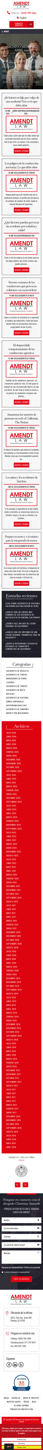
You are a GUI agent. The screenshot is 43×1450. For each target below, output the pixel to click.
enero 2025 (11, 794)
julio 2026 (11, 732)
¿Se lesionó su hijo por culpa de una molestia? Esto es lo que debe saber (21, 101)
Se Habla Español (21, 1405)
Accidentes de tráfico (26, 172)
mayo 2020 (11, 959)
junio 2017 (11, 1093)
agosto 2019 (12, 993)
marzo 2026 (11, 748)
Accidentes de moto (26, 295)
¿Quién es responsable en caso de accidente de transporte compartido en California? (22, 646)
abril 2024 (11, 813)
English (22, 17)
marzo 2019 (11, 1012)
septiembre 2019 (14, 989)
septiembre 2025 (14, 771)
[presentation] (17, 1184)
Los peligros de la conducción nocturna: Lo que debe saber (21, 165)
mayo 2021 (11, 913)
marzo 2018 (11, 1058)
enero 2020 (11, 974)
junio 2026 (11, 736)
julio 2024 (11, 805)
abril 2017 (11, 1101)
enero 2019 (11, 1020)
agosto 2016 (12, 1131)
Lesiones (10, 682)
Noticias (10, 693)
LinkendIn (15, 1364)
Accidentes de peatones (17, 697)
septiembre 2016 (14, 1128)
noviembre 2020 (13, 936)
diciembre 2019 (13, 978)
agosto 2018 (12, 1039)
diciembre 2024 (13, 797)
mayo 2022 (11, 867)
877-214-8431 (30, 1342)
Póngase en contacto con (21, 1409)
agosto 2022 (12, 855)
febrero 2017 (12, 1108)
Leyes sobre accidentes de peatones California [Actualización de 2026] (23, 605)
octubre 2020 (12, 939)
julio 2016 (11, 1135)
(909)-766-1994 (28, 12)
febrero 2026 (12, 752)
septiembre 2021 (14, 897)
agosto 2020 (12, 947)
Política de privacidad (32, 1267)
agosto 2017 (12, 1085)
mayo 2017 (11, 1097)
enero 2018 (11, 1066)
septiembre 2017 (14, 1081)
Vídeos (26, 1401)
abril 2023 (11, 840)
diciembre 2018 (13, 1024)
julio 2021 (11, 905)
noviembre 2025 (13, 763)
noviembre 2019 (13, 982)
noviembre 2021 (13, 890)
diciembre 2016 (13, 1116)
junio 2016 (11, 1139)
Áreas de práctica (31, 1398)
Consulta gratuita (19, 24)
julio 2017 (11, 1089)
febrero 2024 (12, 821)
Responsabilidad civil (26, 235)
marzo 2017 (11, 1104)
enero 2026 (11, 755)
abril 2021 (11, 916)
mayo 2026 (11, 740)
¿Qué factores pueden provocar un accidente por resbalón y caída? (21, 226)
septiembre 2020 (14, 943)
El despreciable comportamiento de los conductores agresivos (21, 349)
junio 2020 (11, 955)
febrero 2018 (12, 1062)
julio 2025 (11, 775)
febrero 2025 (12, 790)
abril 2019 (11, 1009)
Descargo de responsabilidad (12, 1267)
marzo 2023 (11, 844)
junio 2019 (11, 1001)
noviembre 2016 (13, 1120)
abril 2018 (11, 1055)
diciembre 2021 (13, 886)
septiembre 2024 (14, 801)
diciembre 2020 (13, 932)
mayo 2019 (11, 1005)
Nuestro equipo (14, 1401)
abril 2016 (11, 1147)
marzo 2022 (11, 874)
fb (9, 1364)
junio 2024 (11, 809)
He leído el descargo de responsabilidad (17, 1272)
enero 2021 (11, 928)
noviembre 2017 (13, 1074)
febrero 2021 (12, 924)
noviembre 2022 (13, 851)
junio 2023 (11, 836)
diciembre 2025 (13, 759)
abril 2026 (11, 744)
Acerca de (16, 1398)
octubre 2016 (12, 1124)
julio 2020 (11, 951)
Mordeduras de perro (16, 678)
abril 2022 (11, 870)
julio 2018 (11, 1043)
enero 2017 (11, 1112)
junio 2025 (11, 778)
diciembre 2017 (13, 1070)
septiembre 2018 (14, 1035)
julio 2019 (11, 997)
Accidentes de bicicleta (17, 670)
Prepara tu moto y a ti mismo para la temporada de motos (21, 538)
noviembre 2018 (13, 1028)
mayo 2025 (11, 782)
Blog (34, 1401)
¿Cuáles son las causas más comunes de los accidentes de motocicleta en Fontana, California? (23, 615)
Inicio (6, 1398)
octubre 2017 (12, 1078)
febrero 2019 (12, 1016)
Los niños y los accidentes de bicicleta (21, 479)
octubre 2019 (12, 986)
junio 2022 (11, 863)
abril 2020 (11, 962)
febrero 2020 (12, 970)
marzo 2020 (11, 966)
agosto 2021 (12, 901)
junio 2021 (11, 909)
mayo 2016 (11, 1143)
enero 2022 (11, 882)
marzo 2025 (11, 786)
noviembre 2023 (13, 824)
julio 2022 (11, 859)
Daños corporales (20, 111)
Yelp (21, 1364)
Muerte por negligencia (17, 713)
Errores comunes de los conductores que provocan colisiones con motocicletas (21, 286)
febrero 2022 (12, 878)
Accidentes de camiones (17, 709)
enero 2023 (11, 847)
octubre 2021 (12, 893)
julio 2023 (11, 832)
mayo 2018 (11, 1051)
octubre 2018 (12, 1031)
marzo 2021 (11, 920)
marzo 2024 (11, 817)
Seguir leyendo (21, 151)
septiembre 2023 (14, 828)
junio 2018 (11, 1047)
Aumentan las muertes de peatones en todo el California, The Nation (21, 418)
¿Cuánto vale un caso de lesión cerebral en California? (21, 625)
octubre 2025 (12, 767)
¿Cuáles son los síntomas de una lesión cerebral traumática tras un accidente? (23, 635)
